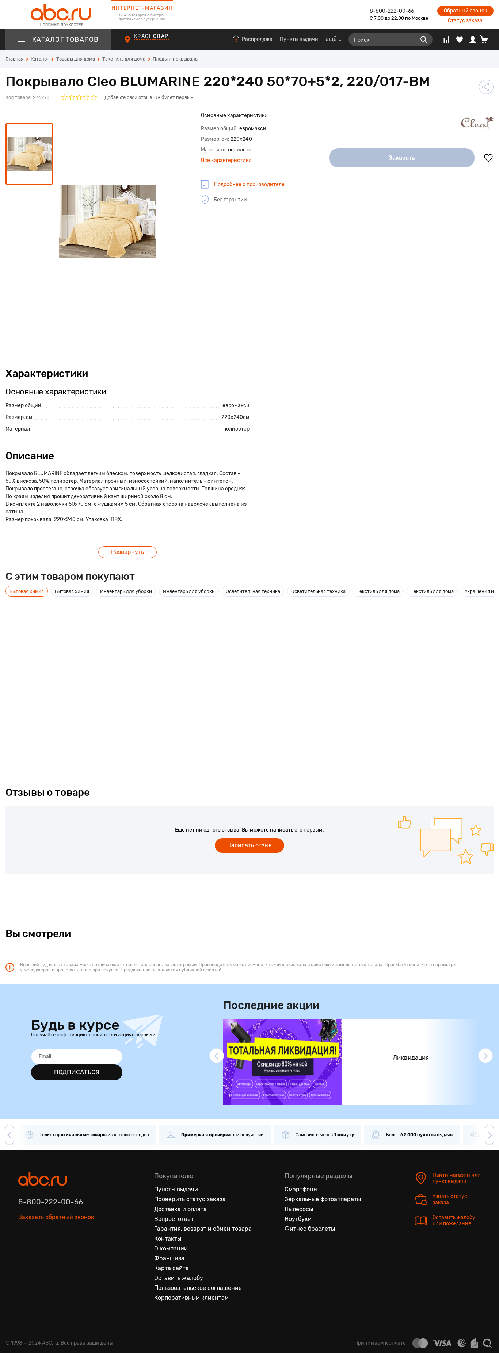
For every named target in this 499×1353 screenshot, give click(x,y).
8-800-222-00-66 (392, 11)
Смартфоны (301, 1189)
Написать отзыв (249, 845)
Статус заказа (465, 21)
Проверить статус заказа (190, 1199)
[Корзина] (487, 39)
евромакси (236, 405)
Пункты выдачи (299, 39)
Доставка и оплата (180, 1209)
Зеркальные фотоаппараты (323, 1199)
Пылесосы (299, 1209)
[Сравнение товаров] (446, 39)
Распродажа (257, 39)
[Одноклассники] (39, 1251)
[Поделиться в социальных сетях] (486, 87)
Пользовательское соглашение (198, 1287)
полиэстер (236, 429)
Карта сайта (171, 1268)
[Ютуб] (55, 1251)
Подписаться (76, 1072)
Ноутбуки (298, 1218)
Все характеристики (226, 160)
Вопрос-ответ (174, 1218)
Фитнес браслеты (310, 1228)
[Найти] (423, 39)
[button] (216, 1055)
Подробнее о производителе (249, 184)
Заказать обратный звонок (56, 1217)
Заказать (402, 157)
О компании (171, 1248)
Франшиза (169, 1258)
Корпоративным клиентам (191, 1297)
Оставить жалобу (178, 1278)
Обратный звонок (465, 11)
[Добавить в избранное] (488, 158)
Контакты (167, 1238)
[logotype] (58, 14)
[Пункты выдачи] (134, 43)
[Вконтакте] (24, 1251)
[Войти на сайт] (472, 39)
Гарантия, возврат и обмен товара (203, 1228)
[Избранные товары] (459, 39)
